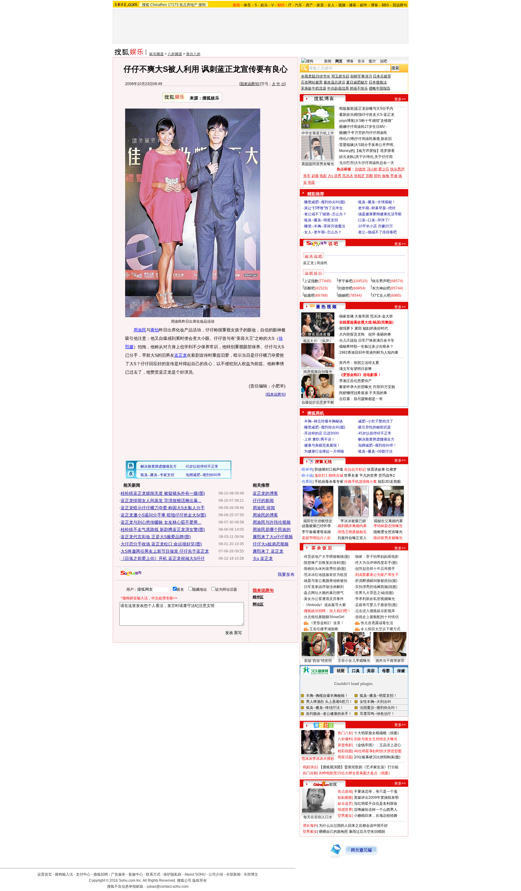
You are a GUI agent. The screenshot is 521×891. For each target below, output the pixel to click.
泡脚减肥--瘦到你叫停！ (377, 445)
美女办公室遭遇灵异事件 (324, 599)
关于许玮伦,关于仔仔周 (374, 157)
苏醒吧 (309, 288)
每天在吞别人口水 (317, 817)
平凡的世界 (368, 475)
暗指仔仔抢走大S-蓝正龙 (374, 114)
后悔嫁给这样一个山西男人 (375, 809)
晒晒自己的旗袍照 (333, 831)
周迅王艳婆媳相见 (352, 532)
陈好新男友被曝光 (388, 538)
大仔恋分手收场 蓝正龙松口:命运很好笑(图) (161, 544)
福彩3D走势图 (389, 481)
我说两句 (400, 5)
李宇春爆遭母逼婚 (316, 532)
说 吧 (333, 243)
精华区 (258, 597)
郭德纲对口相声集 (328, 469)
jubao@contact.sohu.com (167, 886)
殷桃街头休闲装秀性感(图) (325, 569)
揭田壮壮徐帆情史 (317, 521)
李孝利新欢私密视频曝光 (375, 599)
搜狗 (202, 5)
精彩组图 (345, 751)
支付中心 (83, 874)
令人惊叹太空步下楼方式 (380, 629)
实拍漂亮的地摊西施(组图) (376, 587)
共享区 (307, 481)
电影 (323, 176)
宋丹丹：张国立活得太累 (359, 363)
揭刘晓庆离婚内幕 (352, 526)
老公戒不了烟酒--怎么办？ (325, 214)
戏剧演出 (310, 767)
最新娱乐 (346, 114)
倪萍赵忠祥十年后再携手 (375, 569)
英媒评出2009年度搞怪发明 (376, 797)
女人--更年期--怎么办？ (323, 232)
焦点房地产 (188, 5)
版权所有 (199, 880)
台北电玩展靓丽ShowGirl (324, 617)
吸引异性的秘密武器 (374, 427)
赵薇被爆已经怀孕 (316, 526)
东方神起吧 (381, 288)
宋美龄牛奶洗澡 (313, 88)
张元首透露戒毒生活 (377, 623)
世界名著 (351, 475)
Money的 (346, 151)
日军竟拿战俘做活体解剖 (324, 587)
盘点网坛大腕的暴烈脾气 (324, 593)
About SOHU (195, 874)
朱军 (307, 176)
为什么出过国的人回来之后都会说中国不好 (353, 825)
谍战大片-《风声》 (318, 341)
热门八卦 (345, 733)
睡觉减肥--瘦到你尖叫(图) (324, 202)
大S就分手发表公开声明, (374, 145)
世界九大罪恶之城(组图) (374, 593)
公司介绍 (216, 874)
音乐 (361, 61)
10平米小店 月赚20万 (375, 226)
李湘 (393, 176)
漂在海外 (310, 825)
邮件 (363, 5)
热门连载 (310, 773)
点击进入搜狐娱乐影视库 (375, 611)
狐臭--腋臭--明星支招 (321, 220)
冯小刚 (372, 169)
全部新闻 (233, 874)
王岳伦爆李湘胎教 (323, 629)
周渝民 (140, 329)
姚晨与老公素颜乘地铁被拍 (325, 581)
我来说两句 (249, 84)
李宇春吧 (345, 281)
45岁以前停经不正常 (374, 433)
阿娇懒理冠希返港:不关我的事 (363, 393)
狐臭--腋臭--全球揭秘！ (377, 202)
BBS (385, 5)
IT (289, 5)
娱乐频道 (156, 54)
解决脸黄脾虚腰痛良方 (376, 439)
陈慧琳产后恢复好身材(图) (325, 563)
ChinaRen (158, 5)
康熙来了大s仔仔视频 (273, 536)
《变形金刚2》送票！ (326, 623)
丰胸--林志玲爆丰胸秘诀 (323, 421)
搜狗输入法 (64, 874)
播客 (352, 5)
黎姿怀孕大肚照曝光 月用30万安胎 (367, 387)
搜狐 (145, 5)
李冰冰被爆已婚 (353, 521)
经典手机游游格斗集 (360, 481)
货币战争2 (386, 475)
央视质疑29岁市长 (315, 76)
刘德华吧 (345, 288)
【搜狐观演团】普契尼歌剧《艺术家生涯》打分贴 (359, 767)
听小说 (307, 475)
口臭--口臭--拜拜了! (373, 220)
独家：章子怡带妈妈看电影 (377, 557)
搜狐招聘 (100, 874)
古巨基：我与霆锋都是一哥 (361, 399)
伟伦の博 (346, 139)
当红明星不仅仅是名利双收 (375, 803)
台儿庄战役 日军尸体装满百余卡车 (366, 340)
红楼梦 (391, 469)
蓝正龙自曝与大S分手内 (374, 108)
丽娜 (342, 127)
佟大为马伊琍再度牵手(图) (376, 563)
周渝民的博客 (265, 515)
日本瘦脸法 (378, 82)
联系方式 (153, 874)
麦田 (358, 328)
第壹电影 (345, 745)
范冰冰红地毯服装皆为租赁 (325, 575)
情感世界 (345, 809)
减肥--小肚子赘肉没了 (375, 421)
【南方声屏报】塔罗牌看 (375, 151)
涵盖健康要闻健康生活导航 (380, 214)
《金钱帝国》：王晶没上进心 (377, 745)
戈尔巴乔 (346, 163)
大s (330, 176)
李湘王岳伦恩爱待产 (355, 381)
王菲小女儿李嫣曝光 (354, 661)
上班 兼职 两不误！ (319, 439)
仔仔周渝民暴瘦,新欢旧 (373, 139)
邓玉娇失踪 (340, 76)
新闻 (327, 61)
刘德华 (360, 169)
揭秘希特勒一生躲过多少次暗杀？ (366, 346)
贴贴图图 (345, 797)
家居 (320, 5)
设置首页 (44, 874)
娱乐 (264, 5)
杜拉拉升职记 (355, 469)
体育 (247, 5)
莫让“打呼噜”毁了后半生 (323, 208)
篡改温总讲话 (334, 82)
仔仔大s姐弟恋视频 (271, 544)
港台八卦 (193, 54)
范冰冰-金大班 (381, 316)
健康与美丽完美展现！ (322, 445)
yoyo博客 (346, 120)
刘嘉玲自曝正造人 (352, 538)
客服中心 (135, 874)
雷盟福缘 (346, 145)
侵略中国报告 (379, 88)
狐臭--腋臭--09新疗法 (375, 451)
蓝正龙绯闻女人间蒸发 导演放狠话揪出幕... (161, 500)
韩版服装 (346, 108)
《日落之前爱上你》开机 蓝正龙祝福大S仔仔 (163, 558)
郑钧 (377, 176)
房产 (309, 5)
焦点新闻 (345, 791)
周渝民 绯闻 (264, 507)
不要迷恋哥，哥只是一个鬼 (375, 791)
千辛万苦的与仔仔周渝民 (367, 133)
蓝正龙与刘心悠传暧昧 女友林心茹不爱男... (161, 522)
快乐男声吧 (381, 281)
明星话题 (345, 757)
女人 (331, 5)
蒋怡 (154, 329)
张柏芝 (359, 176)
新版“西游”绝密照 (318, 661)
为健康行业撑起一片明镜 (324, 451)
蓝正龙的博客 (265, 493)
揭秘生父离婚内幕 (388, 521)
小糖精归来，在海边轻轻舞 (375, 816)
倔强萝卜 (346, 328)
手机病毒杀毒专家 (328, 481)
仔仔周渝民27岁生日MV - (366, 127)
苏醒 (369, 176)
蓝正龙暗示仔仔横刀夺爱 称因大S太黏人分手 (163, 507)
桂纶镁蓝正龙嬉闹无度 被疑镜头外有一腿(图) (163, 493)
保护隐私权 (172, 874)
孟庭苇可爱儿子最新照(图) (376, 605)
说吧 (383, 61)
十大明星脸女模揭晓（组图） (377, 733)
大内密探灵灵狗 (352, 334)
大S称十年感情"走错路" (374, 120)
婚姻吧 (343, 295)
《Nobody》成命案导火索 (325, 605)
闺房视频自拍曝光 (317, 372)
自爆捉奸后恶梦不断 (318, 402)
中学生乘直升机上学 (318, 133)
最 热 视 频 (326, 306)
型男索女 (345, 816)
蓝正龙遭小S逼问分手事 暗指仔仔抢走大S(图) (163, 515)
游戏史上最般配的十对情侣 (377, 617)
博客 (374, 5)
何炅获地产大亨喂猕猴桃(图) (327, 557)
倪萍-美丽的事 (379, 334)
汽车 (298, 5)
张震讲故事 (376, 469)
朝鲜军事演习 (361, 76)
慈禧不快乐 (359, 88)
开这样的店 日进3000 (321, 433)
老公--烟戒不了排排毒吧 (377, 232)
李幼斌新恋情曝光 (388, 526)
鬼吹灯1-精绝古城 (328, 475)
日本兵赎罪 (382, 76)
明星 (311, 182)
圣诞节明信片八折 (316, 538)
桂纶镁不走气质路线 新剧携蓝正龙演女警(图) (163, 529)
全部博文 (251, 874)
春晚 (385, 176)
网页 (339, 61)
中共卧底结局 (338, 88)
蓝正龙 (180, 355)
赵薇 (315, 176)
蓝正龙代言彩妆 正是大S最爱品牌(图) (156, 536)
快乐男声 (397, 169)
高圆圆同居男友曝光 (318, 164)
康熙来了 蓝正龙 (268, 551)
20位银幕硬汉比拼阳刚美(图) (377, 757)
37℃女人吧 (381, 295)
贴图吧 (309, 295)
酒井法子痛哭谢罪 (389, 661)
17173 (173, 5)
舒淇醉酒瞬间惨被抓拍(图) (376, 581)
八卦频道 (175, 54)
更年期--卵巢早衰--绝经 (377, 208)
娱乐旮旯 (345, 803)
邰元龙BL (347, 157)
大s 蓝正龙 (263, 558)
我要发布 (286, 574)
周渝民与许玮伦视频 (272, 522)
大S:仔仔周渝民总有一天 (374, 163)
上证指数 (311, 281)
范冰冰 (347, 176)
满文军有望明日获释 (355, 369)
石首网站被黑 (312, 82)
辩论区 (258, 604)
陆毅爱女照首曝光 (388, 532)
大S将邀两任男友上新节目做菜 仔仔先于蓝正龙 (165, 551)
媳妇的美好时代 (375, 328)
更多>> (400, 99)
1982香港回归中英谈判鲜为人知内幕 (368, 352)
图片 (372, 61)
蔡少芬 (383, 169)
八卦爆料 (345, 739)
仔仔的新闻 (263, 500)
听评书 (307, 469)
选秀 (337, 176)
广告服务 (118, 874)
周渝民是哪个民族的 (272, 529)
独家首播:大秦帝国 (354, 316)
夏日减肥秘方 (357, 82)
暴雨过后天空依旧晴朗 (367, 831)
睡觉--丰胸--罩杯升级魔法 (324, 226)
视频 (342, 5)
